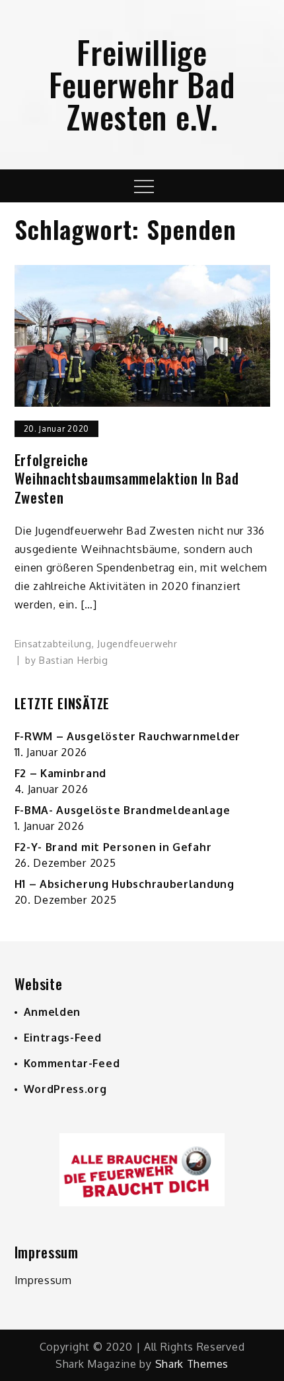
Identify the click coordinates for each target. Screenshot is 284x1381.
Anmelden (52, 1011)
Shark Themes (192, 1363)
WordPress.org (65, 1089)
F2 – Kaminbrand (61, 773)
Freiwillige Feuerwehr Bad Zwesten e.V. (141, 84)
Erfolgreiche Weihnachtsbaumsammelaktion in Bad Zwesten (127, 478)
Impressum (43, 1280)
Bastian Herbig (73, 660)
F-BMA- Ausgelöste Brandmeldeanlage (123, 810)
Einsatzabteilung (53, 643)
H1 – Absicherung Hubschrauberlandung (124, 884)
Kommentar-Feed (72, 1063)
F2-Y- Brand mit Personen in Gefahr (113, 847)
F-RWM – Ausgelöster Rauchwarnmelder (128, 736)
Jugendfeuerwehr (137, 643)
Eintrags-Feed (63, 1037)
